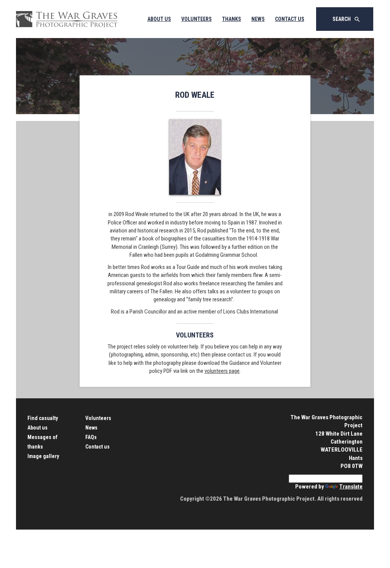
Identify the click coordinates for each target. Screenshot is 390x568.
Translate (351, 486)
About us (37, 428)
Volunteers (196, 19)
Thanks (231, 19)
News (258, 19)
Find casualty (42, 418)
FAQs (91, 437)
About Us (159, 19)
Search (346, 19)
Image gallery (43, 456)
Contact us (97, 447)
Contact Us (289, 19)
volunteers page (222, 371)
